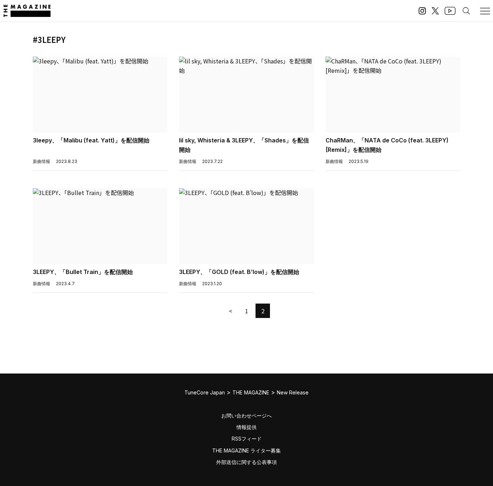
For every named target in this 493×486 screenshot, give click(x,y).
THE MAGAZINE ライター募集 (246, 450)
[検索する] (466, 11)
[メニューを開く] (485, 11)
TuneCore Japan (204, 392)
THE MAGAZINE (250, 392)
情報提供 (246, 427)
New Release (293, 392)
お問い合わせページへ (246, 415)
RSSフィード (247, 439)
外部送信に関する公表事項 (246, 462)
